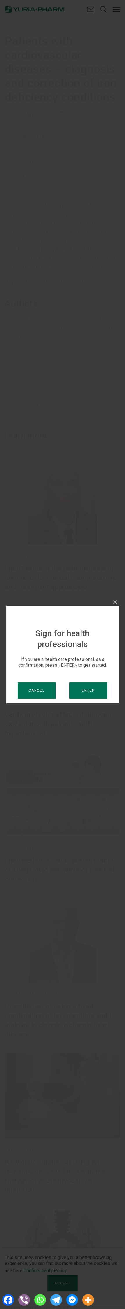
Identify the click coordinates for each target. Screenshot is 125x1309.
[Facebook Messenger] (72, 1300)
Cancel (36, 690)
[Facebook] (8, 1300)
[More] (88, 1300)
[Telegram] (56, 1300)
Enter (88, 690)
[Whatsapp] (40, 1300)
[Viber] (24, 1300)
